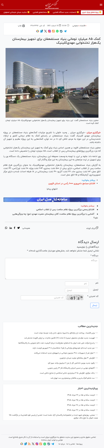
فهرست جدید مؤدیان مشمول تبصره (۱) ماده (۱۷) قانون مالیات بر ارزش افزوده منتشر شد (59, 338)
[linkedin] (10, 228)
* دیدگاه (94, 255)
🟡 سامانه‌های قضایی (41, 12)
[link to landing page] (52, 4)
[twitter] (18, 228)
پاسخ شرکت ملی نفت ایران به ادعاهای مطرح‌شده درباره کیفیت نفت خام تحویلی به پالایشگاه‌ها (56, 343)
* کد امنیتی (92, 296)
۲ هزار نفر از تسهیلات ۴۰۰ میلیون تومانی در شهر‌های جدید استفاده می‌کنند (64, 353)
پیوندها (79, 444)
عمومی (75, 25)
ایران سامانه (46, 440)
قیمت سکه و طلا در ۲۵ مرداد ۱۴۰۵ (81, 400)
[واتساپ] (57, 32)
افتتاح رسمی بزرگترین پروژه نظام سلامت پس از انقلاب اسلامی (65, 209)
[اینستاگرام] (49, 32)
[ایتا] (53, 32)
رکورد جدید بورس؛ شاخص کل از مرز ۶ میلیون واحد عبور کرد (71, 363)
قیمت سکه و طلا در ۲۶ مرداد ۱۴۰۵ (81, 395)
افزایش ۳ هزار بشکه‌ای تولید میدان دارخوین (77, 358)
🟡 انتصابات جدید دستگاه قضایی (66, 12)
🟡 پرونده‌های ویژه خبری (91, 12)
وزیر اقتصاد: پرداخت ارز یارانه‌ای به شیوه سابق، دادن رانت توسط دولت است (64, 333)
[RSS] (29, 444)
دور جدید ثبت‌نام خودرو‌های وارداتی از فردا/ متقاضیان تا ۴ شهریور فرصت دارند (63, 348)
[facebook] (14, 228)
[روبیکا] (37, 32)
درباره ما (61, 444)
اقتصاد (82, 25)
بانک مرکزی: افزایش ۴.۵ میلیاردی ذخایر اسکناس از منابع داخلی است (67, 373)
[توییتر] (45, 32)
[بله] (61, 32)
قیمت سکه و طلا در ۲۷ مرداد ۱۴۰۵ (81, 410)
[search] (2, 5)
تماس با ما (70, 444)
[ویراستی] (41, 32)
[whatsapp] (6, 228)
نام (97, 283)
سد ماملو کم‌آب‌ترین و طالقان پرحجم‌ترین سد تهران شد (73, 378)
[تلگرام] (65, 32)
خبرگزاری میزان (94, 132)
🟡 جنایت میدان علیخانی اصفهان (17, 12)
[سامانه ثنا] (52, 199)
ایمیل (95, 289)
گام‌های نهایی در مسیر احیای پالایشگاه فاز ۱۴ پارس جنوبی (71, 368)
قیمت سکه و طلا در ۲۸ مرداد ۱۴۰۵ (81, 405)
